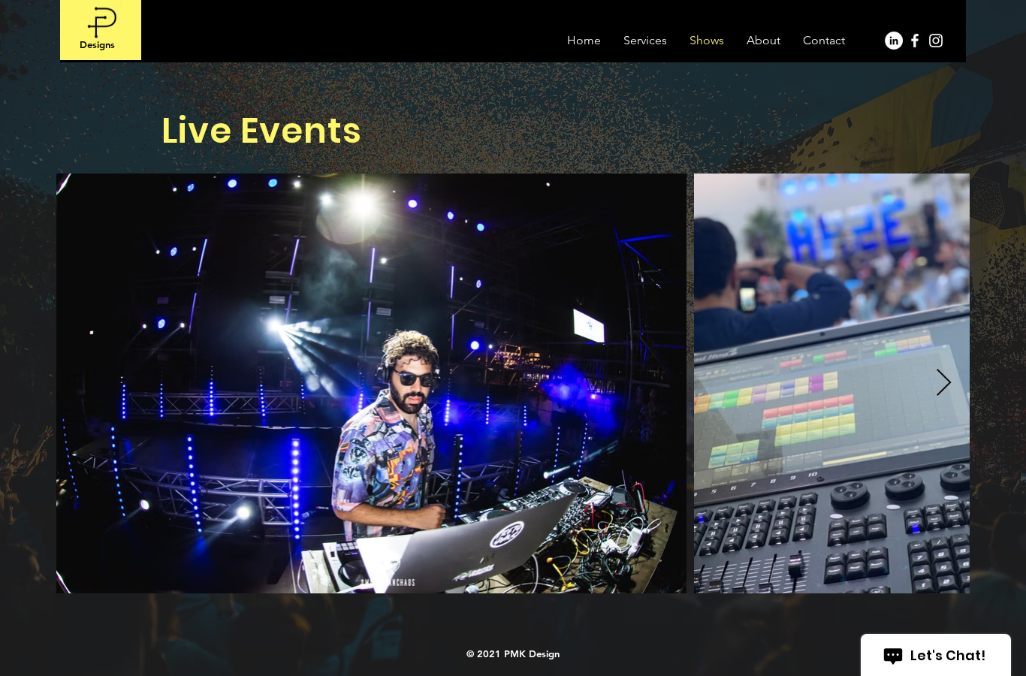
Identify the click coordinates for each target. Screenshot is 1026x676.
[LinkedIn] (894, 41)
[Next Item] (943, 383)
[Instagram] (936, 41)
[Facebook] (915, 41)
